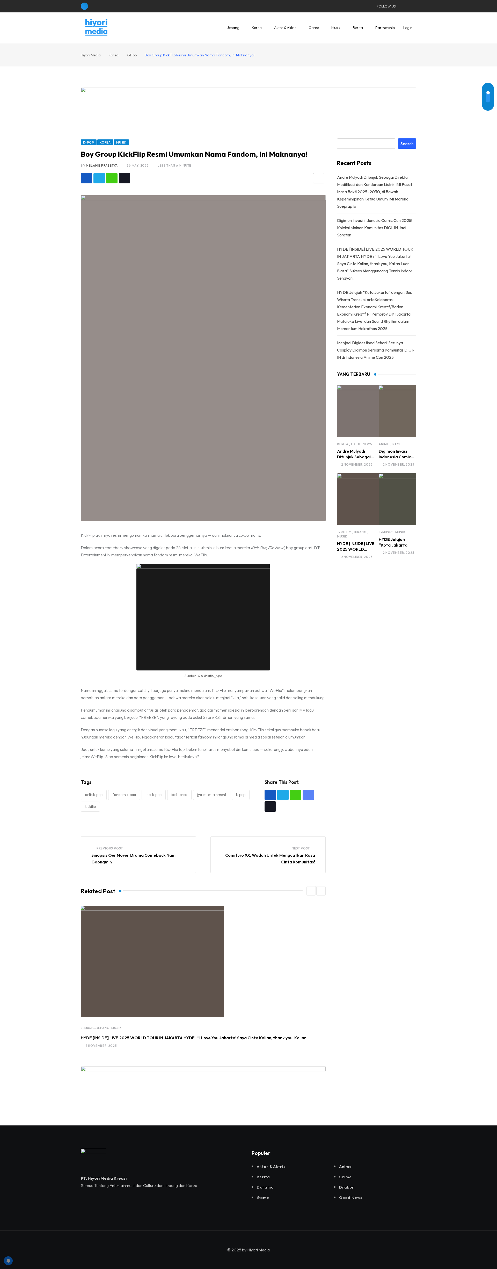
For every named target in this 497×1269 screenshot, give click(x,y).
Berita (358, 27)
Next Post (301, 848)
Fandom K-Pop (124, 794)
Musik (335, 27)
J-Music (88, 1028)
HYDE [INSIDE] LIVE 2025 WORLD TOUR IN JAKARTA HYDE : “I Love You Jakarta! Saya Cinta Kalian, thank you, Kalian (193, 1037)
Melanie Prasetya (102, 165)
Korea (257, 27)
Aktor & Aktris (285, 27)
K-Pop (240, 794)
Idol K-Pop (154, 794)
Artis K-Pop (94, 794)
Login (407, 27)
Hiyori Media (258, 1249)
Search (407, 143)
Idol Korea (179, 794)
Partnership (385, 27)
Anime (384, 444)
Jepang (233, 27)
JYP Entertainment (211, 794)
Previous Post (110, 848)
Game (314, 27)
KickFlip (90, 806)
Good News (361, 444)
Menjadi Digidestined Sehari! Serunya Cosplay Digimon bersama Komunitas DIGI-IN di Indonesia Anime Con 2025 (375, 350)
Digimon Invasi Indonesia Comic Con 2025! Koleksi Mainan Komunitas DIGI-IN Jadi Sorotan (374, 227)
